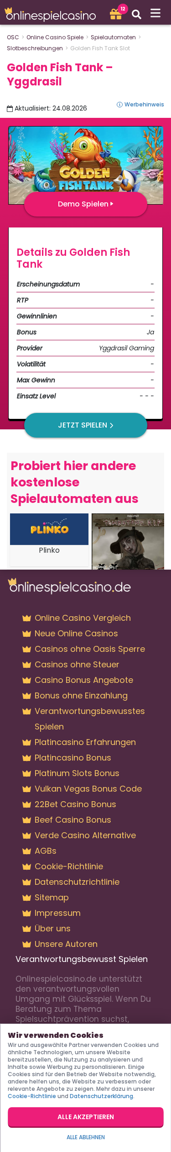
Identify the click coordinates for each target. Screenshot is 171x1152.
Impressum (58, 913)
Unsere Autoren (66, 944)
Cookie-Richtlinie (69, 866)
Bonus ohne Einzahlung (81, 695)
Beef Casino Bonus (73, 819)
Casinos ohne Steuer (77, 664)
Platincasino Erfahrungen (85, 742)
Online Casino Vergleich (83, 618)
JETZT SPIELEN (82, 425)
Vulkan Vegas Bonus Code (88, 788)
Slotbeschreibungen (35, 48)
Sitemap (52, 897)
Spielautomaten (113, 37)
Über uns (53, 928)
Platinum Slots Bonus (77, 773)
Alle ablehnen (86, 1137)
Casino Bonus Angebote (84, 680)
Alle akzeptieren (85, 1116)
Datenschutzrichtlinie (77, 882)
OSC (13, 37)
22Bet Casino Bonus (75, 804)
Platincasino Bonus (73, 757)
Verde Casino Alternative (85, 835)
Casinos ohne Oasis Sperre (90, 649)
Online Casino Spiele (54, 37)
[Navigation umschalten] (156, 13)
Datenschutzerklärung (101, 1096)
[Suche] (136, 14)
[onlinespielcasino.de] (53, 14)
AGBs (46, 850)
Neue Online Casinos (76, 633)
